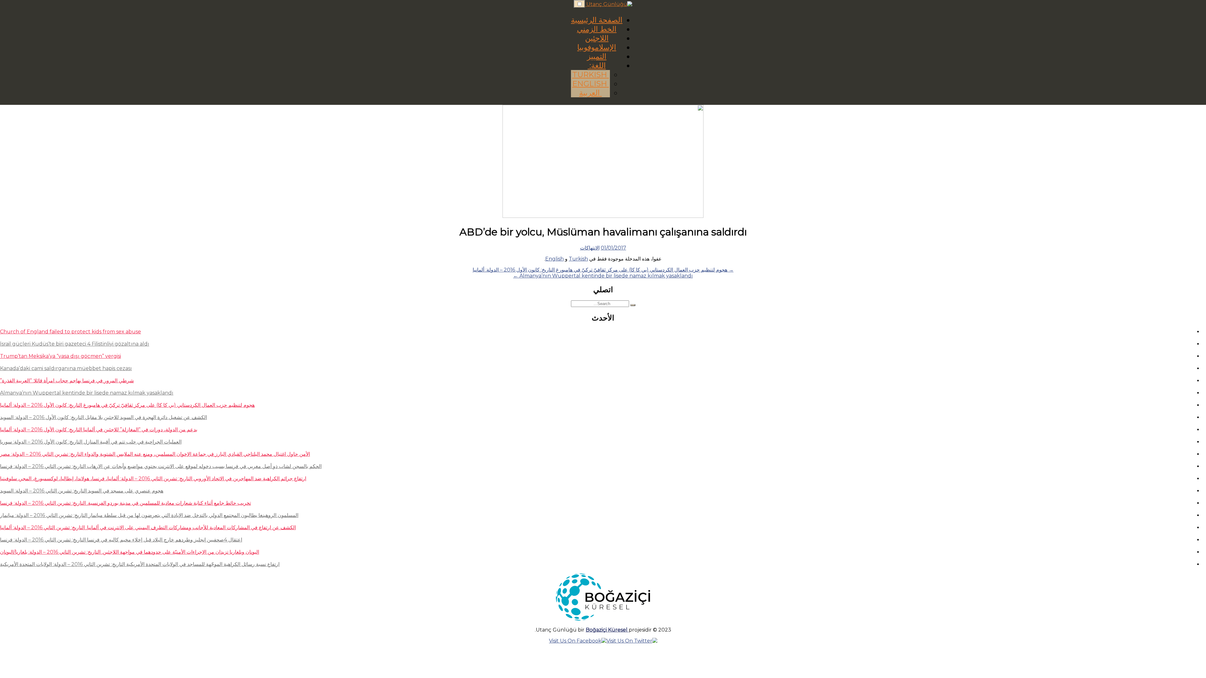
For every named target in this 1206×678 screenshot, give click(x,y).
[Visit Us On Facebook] (577, 641)
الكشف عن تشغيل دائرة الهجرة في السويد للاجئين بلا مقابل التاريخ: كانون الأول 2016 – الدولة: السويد (103, 417)
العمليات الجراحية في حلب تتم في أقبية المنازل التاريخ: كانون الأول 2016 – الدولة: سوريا (91, 442)
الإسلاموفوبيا (596, 47)
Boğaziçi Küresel (607, 630)
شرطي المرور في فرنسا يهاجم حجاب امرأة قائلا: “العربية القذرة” (67, 381)
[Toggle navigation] (579, 4)
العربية (590, 92)
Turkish (590, 74)
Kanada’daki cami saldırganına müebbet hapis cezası (66, 368)
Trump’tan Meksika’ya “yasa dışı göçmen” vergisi (60, 356)
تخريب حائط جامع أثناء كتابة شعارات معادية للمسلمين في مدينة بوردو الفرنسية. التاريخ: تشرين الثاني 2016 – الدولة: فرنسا (125, 503)
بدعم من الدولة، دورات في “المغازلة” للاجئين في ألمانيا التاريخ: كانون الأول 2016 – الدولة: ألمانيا (98, 430)
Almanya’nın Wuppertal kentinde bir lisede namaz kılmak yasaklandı (86, 393)
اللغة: (597, 65)
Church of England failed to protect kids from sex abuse (70, 332)
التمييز (596, 56)
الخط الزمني (597, 29)
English (590, 83)
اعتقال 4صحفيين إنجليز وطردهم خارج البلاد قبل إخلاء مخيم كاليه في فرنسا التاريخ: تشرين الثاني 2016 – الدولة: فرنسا (121, 540)
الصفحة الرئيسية (596, 19)
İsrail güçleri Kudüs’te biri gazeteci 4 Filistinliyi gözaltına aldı (74, 344)
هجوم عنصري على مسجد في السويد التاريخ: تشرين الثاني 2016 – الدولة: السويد (81, 491)
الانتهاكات (590, 248)
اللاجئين (597, 38)
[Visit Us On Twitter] (631, 641)
